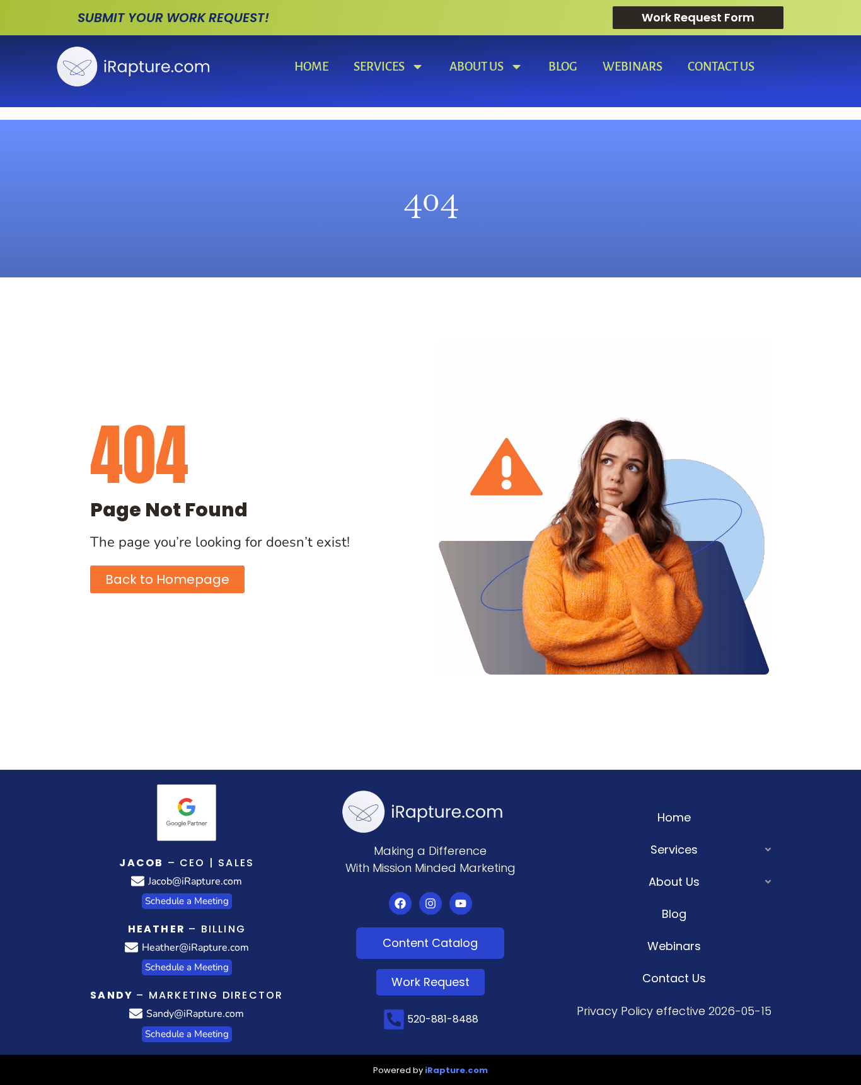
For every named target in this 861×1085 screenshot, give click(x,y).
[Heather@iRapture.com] (131, 947)
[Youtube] (460, 903)
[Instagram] (430, 903)
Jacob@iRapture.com (195, 881)
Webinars (632, 66)
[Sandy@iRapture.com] (135, 1013)
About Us (476, 66)
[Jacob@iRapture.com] (137, 881)
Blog (562, 66)
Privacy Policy (615, 1011)
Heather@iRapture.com (195, 947)
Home (311, 66)
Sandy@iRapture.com (195, 1014)
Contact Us (721, 66)
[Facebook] (400, 903)
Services (379, 66)
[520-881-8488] (394, 1019)
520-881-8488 (442, 1019)
